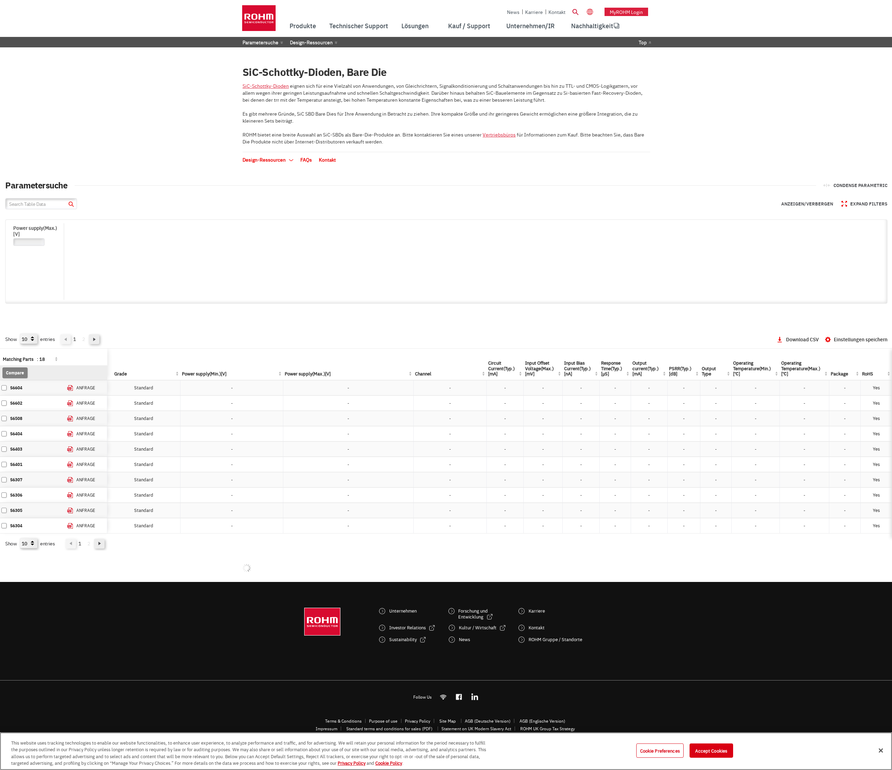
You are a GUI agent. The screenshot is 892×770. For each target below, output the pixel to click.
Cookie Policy (388, 763)
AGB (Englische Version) (542, 721)
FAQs (306, 159)
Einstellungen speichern (860, 339)
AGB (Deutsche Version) (487, 721)
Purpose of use (383, 721)
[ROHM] (259, 20)
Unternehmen (403, 611)
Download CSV (802, 339)
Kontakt (557, 11)
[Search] (575, 11)
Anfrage (85, 387)
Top (643, 42)
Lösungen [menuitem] (415, 25)
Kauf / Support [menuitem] (469, 25)
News (513, 11)
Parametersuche (260, 42)
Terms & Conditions (343, 721)
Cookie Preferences (660, 750)
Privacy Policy (417, 721)
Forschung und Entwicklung (473, 614)
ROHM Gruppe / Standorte (555, 639)
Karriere (534, 11)
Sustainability (403, 639)
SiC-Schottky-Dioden (266, 85)
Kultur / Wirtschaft (478, 627)
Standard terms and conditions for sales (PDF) (389, 728)
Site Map (447, 721)
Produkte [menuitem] (303, 25)
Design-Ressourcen (311, 42)
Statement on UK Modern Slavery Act (476, 728)
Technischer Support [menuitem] (358, 25)
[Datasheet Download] (70, 388)
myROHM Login (626, 11)
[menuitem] (592, 25)
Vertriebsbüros (499, 134)
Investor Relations (407, 627)
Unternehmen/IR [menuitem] (530, 25)
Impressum (326, 728)
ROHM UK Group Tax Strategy (547, 728)
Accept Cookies (711, 750)
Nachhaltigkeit (592, 25)
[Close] (881, 750)
